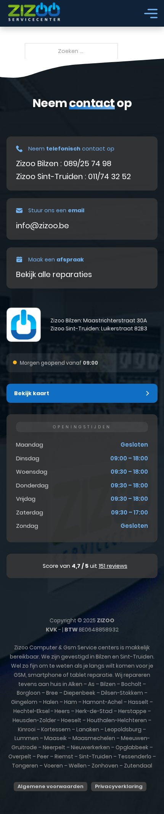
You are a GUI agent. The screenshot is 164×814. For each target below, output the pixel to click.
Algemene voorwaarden (51, 786)
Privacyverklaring (119, 786)
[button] (82, 393)
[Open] (151, 13)
